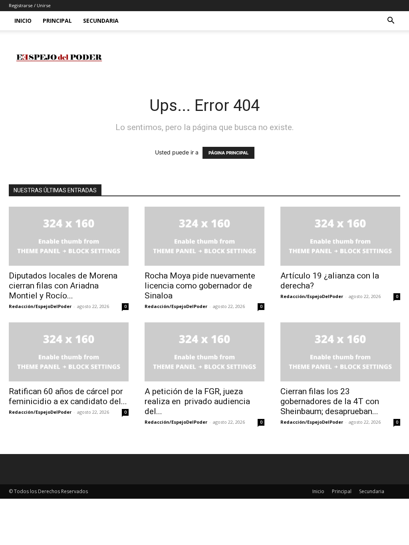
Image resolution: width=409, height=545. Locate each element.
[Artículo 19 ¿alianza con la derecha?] (340, 236)
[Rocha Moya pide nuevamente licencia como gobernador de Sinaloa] (204, 236)
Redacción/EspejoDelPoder (40, 306)
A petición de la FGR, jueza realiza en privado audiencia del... (197, 401)
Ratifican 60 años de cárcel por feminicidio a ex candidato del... (68, 396)
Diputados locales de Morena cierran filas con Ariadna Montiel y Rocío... (63, 285)
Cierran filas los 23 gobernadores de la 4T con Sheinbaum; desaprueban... (329, 401)
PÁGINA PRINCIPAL (228, 153)
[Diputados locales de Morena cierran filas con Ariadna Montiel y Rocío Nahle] (69, 236)
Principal (57, 20)
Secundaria (101, 20)
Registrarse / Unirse (30, 5)
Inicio (23, 20)
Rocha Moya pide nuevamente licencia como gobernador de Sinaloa (200, 285)
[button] (390, 21)
